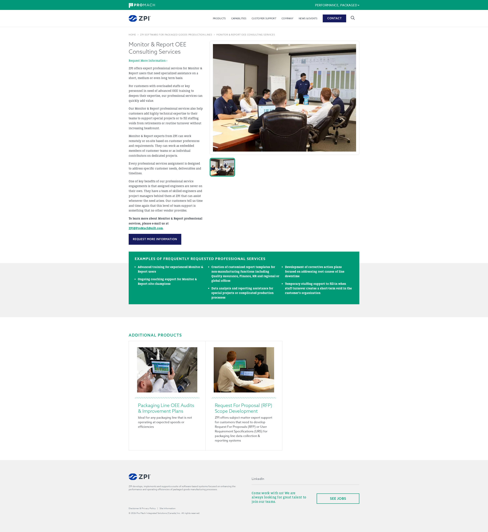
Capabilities (238, 18)
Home (132, 34)
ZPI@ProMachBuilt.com (146, 228)
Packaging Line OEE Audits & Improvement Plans (166, 408)
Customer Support (264, 18)
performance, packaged (336, 5)
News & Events (308, 18)
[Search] (353, 18)
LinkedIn (258, 478)
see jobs (338, 498)
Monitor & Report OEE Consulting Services (245, 34)
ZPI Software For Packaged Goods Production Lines (176, 34)
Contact (334, 18)
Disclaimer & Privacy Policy (142, 508)
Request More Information (155, 239)
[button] (222, 167)
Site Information (168, 508)
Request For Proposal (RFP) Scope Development (243, 408)
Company (287, 18)
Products (219, 18)
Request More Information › (148, 60)
